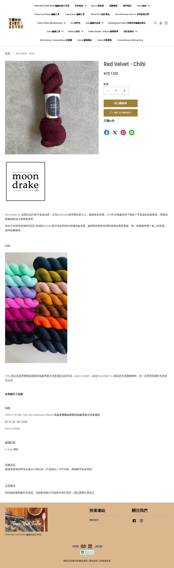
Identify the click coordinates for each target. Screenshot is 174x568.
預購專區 (113, 6)
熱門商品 (127, 6)
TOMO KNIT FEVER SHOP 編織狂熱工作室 (51, 6)
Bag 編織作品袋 (93, 23)
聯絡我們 (94, 520)
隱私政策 (93, 561)
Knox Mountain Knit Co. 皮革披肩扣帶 (132, 14)
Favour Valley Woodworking (50, 23)
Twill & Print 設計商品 (100, 14)
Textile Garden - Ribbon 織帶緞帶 (103, 31)
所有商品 (79, 6)
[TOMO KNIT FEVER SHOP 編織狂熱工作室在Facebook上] (134, 522)
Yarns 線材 (141, 6)
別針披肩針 (129, 31)
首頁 (7, 53)
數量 (106, 84)
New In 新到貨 (97, 6)
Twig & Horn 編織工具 (75, 14)
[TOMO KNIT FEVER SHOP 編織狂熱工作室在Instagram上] (141, 522)
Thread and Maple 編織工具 (46, 14)
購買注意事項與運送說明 (75, 561)
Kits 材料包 (75, 23)
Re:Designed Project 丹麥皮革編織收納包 (126, 23)
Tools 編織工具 (53, 31)
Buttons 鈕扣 (74, 31)
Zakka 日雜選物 (104, 40)
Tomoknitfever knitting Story (130, 40)
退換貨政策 (105, 561)
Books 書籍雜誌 (85, 40)
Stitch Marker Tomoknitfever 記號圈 (56, 40)
